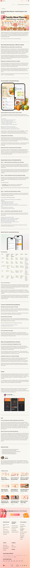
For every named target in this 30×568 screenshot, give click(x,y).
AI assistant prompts (15, 525)
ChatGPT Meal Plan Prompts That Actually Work (9, 450)
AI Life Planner (14, 528)
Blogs (12, 545)
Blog (15, 4)
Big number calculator (23, 532)
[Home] (12, 4)
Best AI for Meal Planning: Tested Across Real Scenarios (10, 449)
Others (15, 556)
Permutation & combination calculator (22, 529)
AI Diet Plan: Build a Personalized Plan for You (9, 452)
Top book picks (5, 529)
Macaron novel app (6, 531)
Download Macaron (6, 546)
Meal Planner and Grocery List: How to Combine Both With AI (11, 451)
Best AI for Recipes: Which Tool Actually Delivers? (9, 453)
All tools (21, 539)
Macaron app (5, 545)
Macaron (3, 388)
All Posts (3, 8)
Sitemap (13, 549)
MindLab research (5, 548)
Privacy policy (12, 565)
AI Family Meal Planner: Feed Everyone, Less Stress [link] (24, 4)
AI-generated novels (6, 532)
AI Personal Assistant (15, 527)
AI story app (5, 534)
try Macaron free (13, 391)
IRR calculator (22, 535)
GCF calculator (22, 524)
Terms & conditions (17, 565)
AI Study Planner (14, 530)
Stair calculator (22, 533)
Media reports (14, 546)
